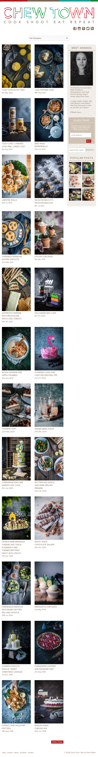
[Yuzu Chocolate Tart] (16, 66)
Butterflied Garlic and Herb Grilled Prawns (45, 485)
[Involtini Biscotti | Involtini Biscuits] (49, 176)
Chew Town (75, 752)
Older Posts (57, 742)
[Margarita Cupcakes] (49, 583)
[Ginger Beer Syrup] (49, 405)
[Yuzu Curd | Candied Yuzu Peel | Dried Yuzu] (16, 120)
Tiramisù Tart (9, 429)
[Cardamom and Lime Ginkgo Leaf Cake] (16, 458)
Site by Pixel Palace (88, 752)
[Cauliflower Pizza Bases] (88, 194)
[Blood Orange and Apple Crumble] (16, 348)
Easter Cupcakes (44, 256)
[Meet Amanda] (82, 69)
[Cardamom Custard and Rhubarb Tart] (49, 642)
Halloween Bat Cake (45, 313)
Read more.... (76, 112)
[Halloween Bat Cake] (49, 289)
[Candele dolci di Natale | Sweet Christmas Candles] (16, 642)
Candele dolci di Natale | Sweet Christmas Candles (12, 669)
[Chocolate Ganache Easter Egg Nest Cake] (88, 181)
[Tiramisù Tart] (16, 405)
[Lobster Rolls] (16, 176)
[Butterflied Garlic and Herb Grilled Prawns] (49, 458)
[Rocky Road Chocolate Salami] (49, 518)
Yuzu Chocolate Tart (13, 90)
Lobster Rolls (9, 200)
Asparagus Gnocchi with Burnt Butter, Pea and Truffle (12, 610)
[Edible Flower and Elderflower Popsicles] (75, 181)
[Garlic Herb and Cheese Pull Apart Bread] (75, 168)
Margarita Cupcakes (46, 607)
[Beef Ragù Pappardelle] (49, 120)
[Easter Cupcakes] (49, 233)
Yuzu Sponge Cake (44, 90)
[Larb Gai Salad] (88, 168)
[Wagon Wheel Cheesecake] (49, 702)
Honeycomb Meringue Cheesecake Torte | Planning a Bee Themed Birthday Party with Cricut (13, 547)
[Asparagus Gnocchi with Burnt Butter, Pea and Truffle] (16, 583)
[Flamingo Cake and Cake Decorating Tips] (49, 348)
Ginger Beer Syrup (44, 429)
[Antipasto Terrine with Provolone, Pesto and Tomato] (16, 289)
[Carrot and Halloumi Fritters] (16, 702)
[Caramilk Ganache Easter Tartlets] (16, 233)
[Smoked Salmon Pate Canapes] (75, 194)
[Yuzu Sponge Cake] (49, 66)
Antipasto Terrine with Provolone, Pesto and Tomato (12, 316)
